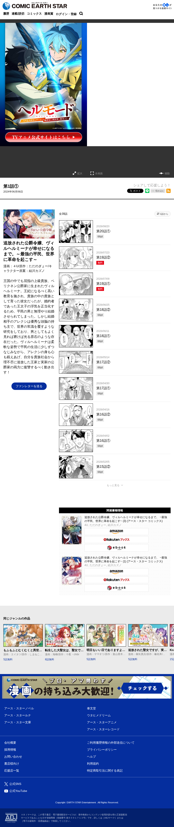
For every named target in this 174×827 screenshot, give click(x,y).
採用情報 (10, 749)
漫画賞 (48, 13)
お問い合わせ (13, 756)
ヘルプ (91, 756)
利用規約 (93, 763)
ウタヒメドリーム (99, 715)
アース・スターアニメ (102, 722)
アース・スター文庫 (17, 722)
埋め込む (159, 191)
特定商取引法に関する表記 (105, 770)
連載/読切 (18, 13)
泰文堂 (91, 708)
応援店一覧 (11, 770)
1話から (164, 214)
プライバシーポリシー (102, 749)
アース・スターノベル (19, 708)
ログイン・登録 (66, 14)
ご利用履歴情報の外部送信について (111, 742)
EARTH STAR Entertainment (81, 802)
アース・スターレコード (103, 729)
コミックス (34, 13)
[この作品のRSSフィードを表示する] (168, 191)
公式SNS (15, 784)
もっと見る (113, 485)
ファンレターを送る (29, 386)
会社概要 (10, 742)
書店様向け (11, 763)
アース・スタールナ (17, 715)
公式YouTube (18, 791)
